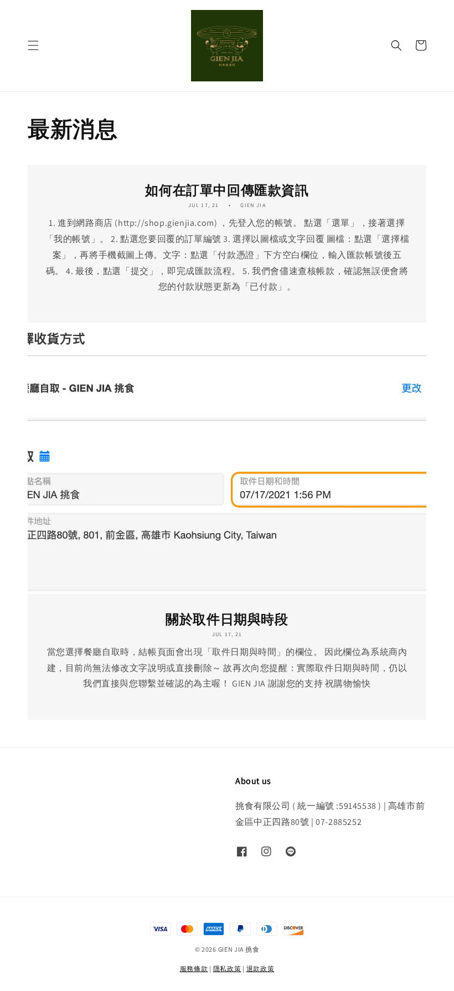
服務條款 (194, 968)
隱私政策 (227, 968)
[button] (33, 45)
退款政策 (260, 968)
